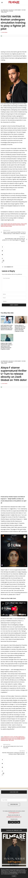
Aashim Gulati (7, 736)
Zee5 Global (11, 740)
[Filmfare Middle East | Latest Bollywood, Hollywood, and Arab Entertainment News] (14, 2)
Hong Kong (10, 223)
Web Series (10, 362)
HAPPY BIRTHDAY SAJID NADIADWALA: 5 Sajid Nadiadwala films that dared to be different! (7, 327)
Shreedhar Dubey (4, 740)
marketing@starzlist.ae (14, 812)
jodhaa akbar (23, 223)
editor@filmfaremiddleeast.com (14, 817)
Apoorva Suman (17, 736)
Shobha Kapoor (20, 739)
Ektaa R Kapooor (12, 738)
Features (24, 10)
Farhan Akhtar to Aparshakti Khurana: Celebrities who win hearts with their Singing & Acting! (20, 328)
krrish (5, 225)
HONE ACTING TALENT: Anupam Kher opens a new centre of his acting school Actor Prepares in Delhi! (6, 346)
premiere (18, 738)
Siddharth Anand (11, 225)
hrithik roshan (16, 223)
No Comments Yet (8, 266)
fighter (5, 223)
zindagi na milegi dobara (6, 226)
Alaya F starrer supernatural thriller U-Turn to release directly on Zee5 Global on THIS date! (14, 374)
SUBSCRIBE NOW (14, 804)
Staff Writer (4, 32)
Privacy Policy (13, 872)
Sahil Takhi (14, 739)
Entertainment (17, 10)
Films (2, 11)
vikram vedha (18, 225)
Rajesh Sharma (8, 739)
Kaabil (2, 225)
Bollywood (11, 10)
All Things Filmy (4, 10)
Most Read (6, 11)
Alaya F (11, 736)
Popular (11, 11)
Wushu (23, 225)
